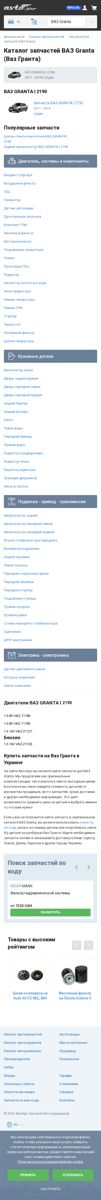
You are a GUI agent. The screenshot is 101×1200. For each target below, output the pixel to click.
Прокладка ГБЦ (16, 266)
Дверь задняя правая (21, 378)
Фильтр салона (16, 486)
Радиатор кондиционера (23, 453)
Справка (66, 1092)
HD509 (21, 886)
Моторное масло (17, 241)
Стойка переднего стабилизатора (31, 623)
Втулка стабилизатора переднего (30, 540)
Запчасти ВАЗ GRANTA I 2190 (58, 103)
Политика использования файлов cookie (50, 1162)
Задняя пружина (17, 557)
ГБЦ (7, 192)
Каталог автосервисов (22, 1043)
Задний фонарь (16, 412)
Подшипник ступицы (20, 598)
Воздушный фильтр (19, 183)
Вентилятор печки (18, 370)
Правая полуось (17, 607)
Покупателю (69, 1059)
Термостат (12, 324)
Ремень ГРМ (13, 308)
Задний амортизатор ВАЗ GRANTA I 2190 (36, 147)
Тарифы (65, 1076)
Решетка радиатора (20, 470)
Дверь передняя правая (23, 395)
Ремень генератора (19, 299)
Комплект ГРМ (15, 225)
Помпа (9, 258)
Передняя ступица (18, 590)
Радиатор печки (16, 461)
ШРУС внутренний (18, 640)
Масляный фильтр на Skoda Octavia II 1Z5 (75, 995)
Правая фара (14, 445)
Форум (9, 1076)
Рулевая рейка (15, 615)
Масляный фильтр (18, 233)
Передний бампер (18, 436)
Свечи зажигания (17, 686)
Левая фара (13, 428)
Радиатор (11, 275)
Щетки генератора (19, 341)
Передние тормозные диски (26, 573)
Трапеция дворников (20, 478)
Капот (8, 420)
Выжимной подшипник (22, 549)
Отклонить (73, 1175)
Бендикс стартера (18, 175)
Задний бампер (16, 403)
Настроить (51, 1189)
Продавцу (67, 1051)
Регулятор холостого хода (25, 283)
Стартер (10, 316)
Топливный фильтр (19, 333)
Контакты (67, 1100)
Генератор (12, 200)
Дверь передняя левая (22, 387)
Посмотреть (50, 912)
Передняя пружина (19, 582)
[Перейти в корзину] (94, 8)
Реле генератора (17, 291)
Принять (28, 1175)
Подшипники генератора (23, 250)
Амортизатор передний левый (28, 524)
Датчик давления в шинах (24, 669)
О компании (68, 1084)
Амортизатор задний (21, 515)
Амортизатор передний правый (29, 532)
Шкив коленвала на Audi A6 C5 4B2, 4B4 (30, 995)
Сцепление (12, 632)
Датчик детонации (18, 208)
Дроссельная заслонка (22, 216)
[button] (74, 8)
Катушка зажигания (19, 677)
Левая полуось (16, 565)
